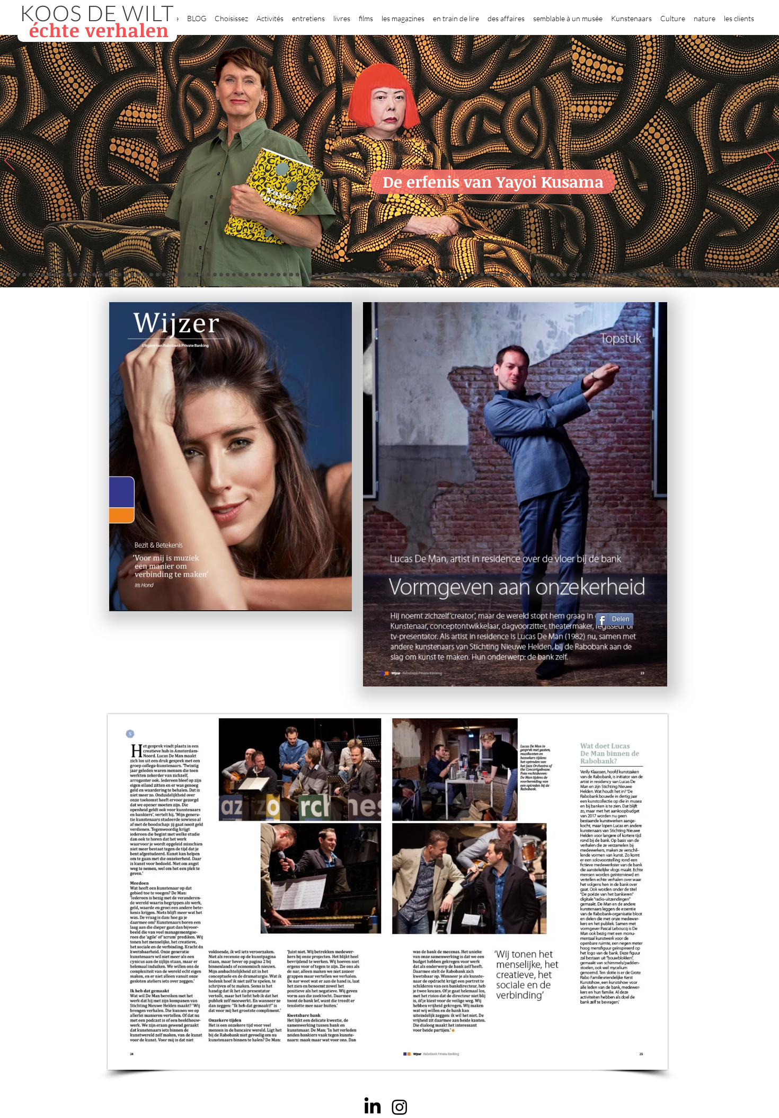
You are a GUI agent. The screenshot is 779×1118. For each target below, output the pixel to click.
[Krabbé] (367, 275)
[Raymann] (558, 275)
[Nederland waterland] (666, 275)
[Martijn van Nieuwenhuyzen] (278, 275)
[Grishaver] (673, 275)
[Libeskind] (189, 275)
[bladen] (444, 275)
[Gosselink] (240, 275)
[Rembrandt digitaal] (679, 275)
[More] (297, 275)
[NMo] (11, 275)
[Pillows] (641, 275)
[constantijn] (158, 275)
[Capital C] (704, 275)
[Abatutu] (463, 275)
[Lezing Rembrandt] (386, 275)
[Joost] (253, 275)
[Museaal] (234, 275)
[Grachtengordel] (615, 275)
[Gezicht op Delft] (132, 275)
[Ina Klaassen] (475, 275)
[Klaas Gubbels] (507, 275)
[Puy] (49, 275)
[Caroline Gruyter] (113, 275)
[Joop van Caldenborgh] (564, 275)
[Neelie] (698, 275)
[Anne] (94, 275)
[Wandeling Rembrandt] (577, 275)
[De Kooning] (24, 275)
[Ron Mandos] (514, 275)
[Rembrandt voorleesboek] (488, 275)
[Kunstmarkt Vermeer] (647, 275)
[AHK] (227, 275)
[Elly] (374, 275)
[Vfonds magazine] (37, 275)
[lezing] (431, 275)
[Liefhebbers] (5, 275)
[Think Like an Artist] (329, 275)
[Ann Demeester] (736, 275)
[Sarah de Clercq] (336, 275)
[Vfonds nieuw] (361, 275)
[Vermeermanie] (660, 275)
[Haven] (609, 275)
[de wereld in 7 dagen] (469, 275)
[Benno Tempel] (348, 275)
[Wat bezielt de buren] (107, 275)
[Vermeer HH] (603, 275)
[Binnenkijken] (68, 275)
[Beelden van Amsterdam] (221, 275)
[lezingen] (355, 275)
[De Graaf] (126, 275)
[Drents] (88, 275)
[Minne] (196, 275)
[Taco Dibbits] (291, 275)
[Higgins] (342, 275)
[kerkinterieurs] (584, 275)
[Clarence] (743, 275)
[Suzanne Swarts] (151, 275)
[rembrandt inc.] (774, 275)
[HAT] (692, 275)
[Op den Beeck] (310, 275)
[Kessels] (100, 275)
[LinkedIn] (372, 1107)
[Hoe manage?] (482, 275)
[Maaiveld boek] (316, 275)
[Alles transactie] (654, 275)
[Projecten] (56, 275)
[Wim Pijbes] (520, 275)
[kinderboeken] (18, 275)
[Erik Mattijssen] (285, 275)
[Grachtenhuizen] (501, 275)
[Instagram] (400, 1107)
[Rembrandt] (628, 275)
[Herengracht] (81, 275)
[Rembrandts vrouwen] (450, 275)
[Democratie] (202, 275)
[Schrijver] (177, 275)
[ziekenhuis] (596, 275)
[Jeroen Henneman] (533, 275)
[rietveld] (495, 275)
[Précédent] (9, 161)
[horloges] (539, 275)
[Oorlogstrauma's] (571, 275)
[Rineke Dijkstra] (425, 275)
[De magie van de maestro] (552, 275)
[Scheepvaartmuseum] (399, 275)
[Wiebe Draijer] (545, 275)
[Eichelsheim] (145, 275)
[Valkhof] (43, 275)
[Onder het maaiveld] (437, 275)
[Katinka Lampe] (717, 275)
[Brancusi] (75, 275)
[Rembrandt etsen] (634, 275)
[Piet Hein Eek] (730, 275)
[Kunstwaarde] (266, 275)
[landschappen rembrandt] (456, 275)
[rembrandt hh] (768, 275)
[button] (231, 13)
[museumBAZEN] (215, 275)
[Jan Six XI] (755, 275)
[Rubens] (259, 275)
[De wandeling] (247, 275)
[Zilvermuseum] (62, 275)
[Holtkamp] (393, 275)
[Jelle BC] (170, 275)
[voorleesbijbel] (622, 275)
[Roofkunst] (406, 275)
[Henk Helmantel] (762, 275)
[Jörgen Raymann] (723, 275)
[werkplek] (749, 275)
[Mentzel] (711, 275)
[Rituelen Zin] (685, 275)
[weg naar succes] (418, 275)
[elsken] (30, 275)
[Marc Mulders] (323, 275)
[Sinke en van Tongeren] (272, 275)
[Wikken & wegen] (380, 275)
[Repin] (164, 275)
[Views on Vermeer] (590, 275)
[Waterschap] (183, 275)
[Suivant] (770, 161)
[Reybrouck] (304, 275)
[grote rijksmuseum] (412, 275)
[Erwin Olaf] (208, 275)
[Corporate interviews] (119, 275)
